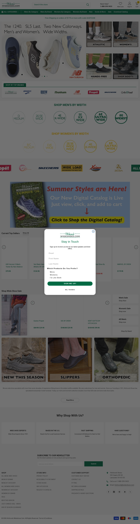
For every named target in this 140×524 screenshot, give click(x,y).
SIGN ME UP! (70, 283)
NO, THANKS (70, 289)
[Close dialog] (93, 231)
